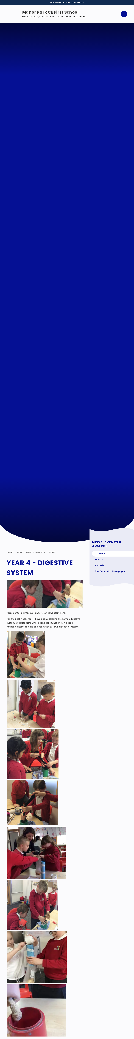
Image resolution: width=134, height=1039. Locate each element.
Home (10, 552)
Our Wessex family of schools (67, 2)
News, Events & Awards (31, 552)
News (52, 552)
